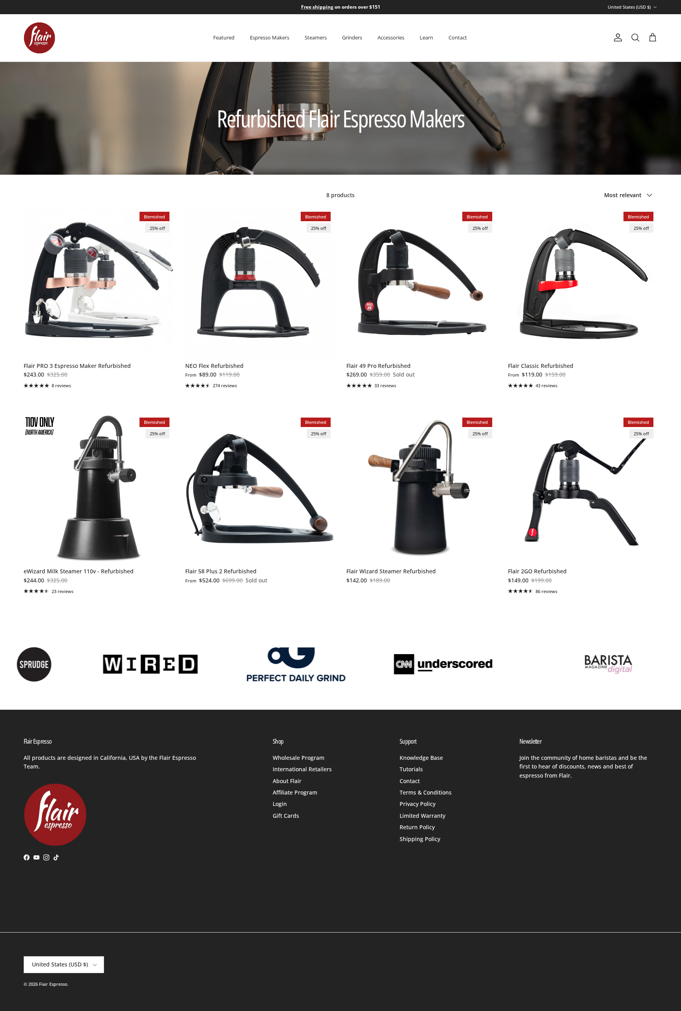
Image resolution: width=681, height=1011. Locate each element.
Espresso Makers (269, 37)
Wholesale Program (298, 757)
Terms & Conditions (426, 792)
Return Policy (417, 827)
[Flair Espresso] (39, 38)
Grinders (352, 37)
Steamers (316, 37)
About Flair (287, 781)
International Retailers (302, 769)
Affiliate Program (295, 792)
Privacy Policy (417, 804)
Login (280, 804)
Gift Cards (286, 815)
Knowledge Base (421, 757)
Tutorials (411, 769)
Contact (457, 37)
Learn (426, 37)
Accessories (391, 37)
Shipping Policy (420, 839)
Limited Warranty (422, 815)
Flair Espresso (53, 984)
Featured (223, 37)
